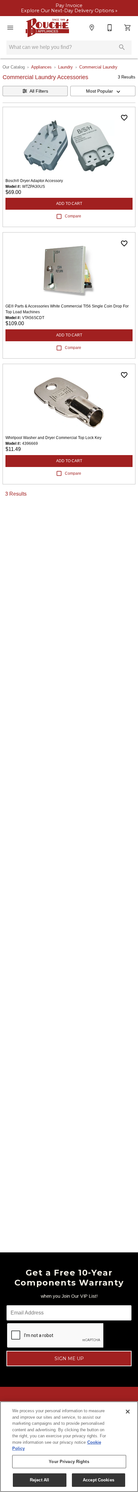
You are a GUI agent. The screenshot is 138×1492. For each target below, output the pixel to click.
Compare (73, 216)
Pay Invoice (69, 5)
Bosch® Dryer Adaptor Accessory (34, 180)
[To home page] (47, 27)
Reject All (39, 1480)
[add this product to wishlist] (124, 117)
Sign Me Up (69, 1358)
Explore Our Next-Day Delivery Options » (69, 11)
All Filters (39, 91)
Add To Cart (69, 203)
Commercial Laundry (98, 67)
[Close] (128, 1412)
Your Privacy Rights (69, 1461)
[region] (69, 1446)
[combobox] (102, 91)
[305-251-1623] (109, 27)
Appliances (41, 67)
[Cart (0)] (127, 27)
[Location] (91, 27)
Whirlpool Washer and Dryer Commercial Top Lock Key (53, 437)
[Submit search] (122, 47)
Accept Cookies (98, 1480)
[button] (10, 27)
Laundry (65, 67)
